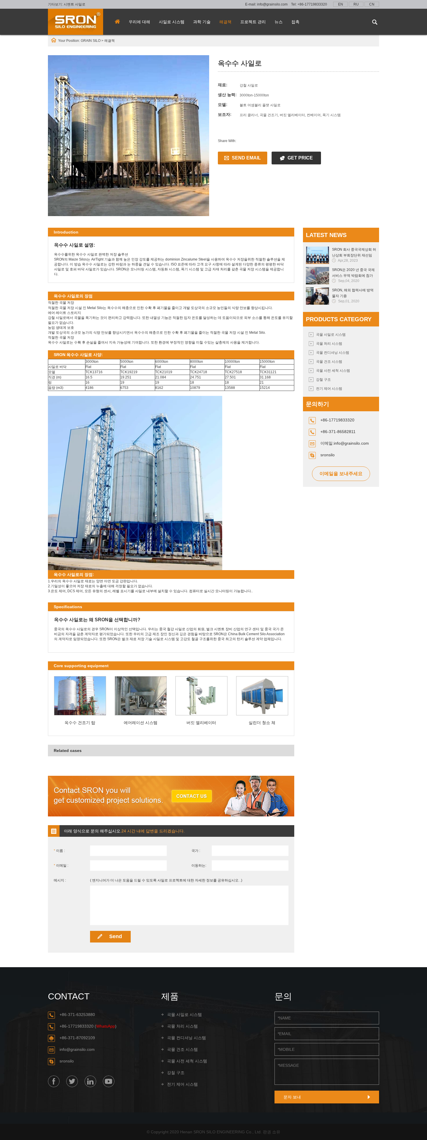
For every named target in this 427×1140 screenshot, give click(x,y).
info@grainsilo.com (272, 4)
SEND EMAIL (246, 157)
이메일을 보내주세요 (341, 473)
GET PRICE (300, 157)
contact (68, 996)
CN (371, 4)
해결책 (225, 21)
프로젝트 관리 (253, 21)
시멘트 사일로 (74, 4)
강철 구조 (323, 380)
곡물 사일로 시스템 (331, 335)
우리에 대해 (139, 21)
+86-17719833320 (312, 4)
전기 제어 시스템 (329, 389)
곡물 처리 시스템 (329, 344)
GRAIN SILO (91, 41)
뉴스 (278, 21)
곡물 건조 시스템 (329, 362)
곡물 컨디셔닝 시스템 (332, 353)
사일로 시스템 (171, 21)
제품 (170, 996)
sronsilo (327, 455)
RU (356, 4)
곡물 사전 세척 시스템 (333, 371)
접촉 (295, 21)
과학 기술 (202, 21)
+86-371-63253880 (77, 1014)
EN (340, 4)
